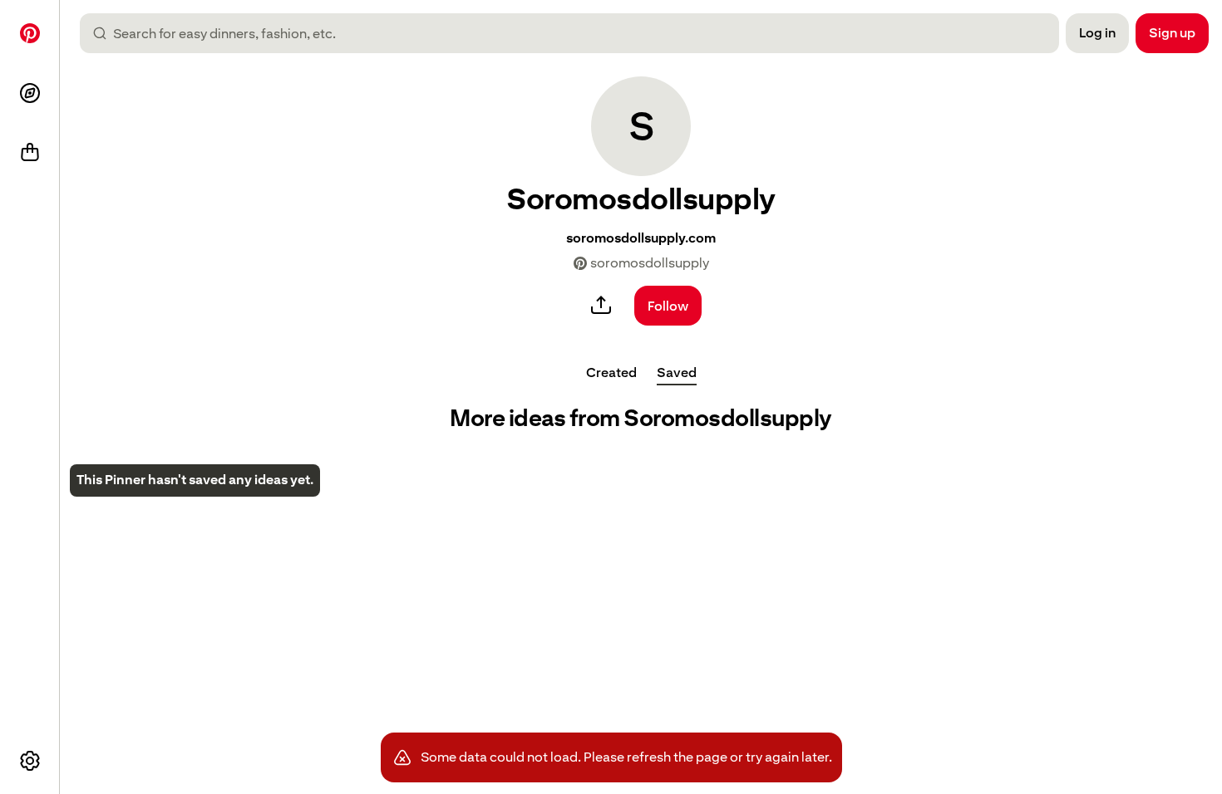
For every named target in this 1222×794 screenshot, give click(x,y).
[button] (641, 126)
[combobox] (576, 33)
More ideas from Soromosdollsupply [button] (641, 418)
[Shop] (30, 153)
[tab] (611, 372)
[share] (601, 306)
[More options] (30, 761)
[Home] (30, 33)
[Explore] (30, 93)
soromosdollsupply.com (641, 238)
